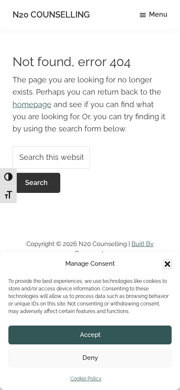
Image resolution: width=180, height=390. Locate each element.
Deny (90, 358)
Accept (90, 335)
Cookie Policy (86, 379)
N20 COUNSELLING (51, 15)
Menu (158, 14)
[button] (167, 264)
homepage (32, 104)
